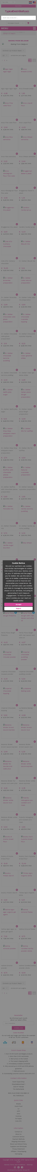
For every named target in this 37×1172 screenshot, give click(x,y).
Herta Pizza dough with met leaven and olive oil (27, 635)
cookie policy (18, 600)
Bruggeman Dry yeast (9, 227)
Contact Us (18, 1131)
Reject (18, 608)
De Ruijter (18, 1118)
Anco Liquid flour (25, 123)
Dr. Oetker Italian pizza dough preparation (25, 411)
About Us (18, 1134)
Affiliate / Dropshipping (18, 1151)
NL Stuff (30, 2)
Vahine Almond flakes (27, 929)
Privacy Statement (18, 1149)
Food (9, 32)
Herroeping (18, 1154)
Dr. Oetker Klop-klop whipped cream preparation (9, 450)
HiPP (18, 1111)
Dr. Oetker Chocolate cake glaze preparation (9, 336)
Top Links (5, 2)
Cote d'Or (18, 1121)
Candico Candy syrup (27, 227)
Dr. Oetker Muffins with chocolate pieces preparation (9, 489)
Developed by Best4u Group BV (18, 1170)
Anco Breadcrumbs (26, 89)
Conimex (18, 1116)
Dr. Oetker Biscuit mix (27, 261)
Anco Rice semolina (8, 156)
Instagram (15, 1167)
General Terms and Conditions (14, 1164)
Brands (18, 1104)
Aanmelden (18, 6)
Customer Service (18, 1136)
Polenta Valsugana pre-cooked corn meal (26, 819)
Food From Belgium (18, 32)
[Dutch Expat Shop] (17, 12)
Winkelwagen (28, 23)
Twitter (18, 1167)
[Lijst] (34, 60)
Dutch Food (18, 1106)
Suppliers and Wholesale (18, 1146)
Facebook (22, 1167)
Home (5, 32)
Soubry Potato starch (9, 893)
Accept (18, 604)
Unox (18, 1113)
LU (18, 1109)
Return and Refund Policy (18, 1144)
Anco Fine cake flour (9, 123)
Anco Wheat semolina (27, 156)
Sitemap (30, 1164)
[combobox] (18, 18)
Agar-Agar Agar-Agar (9, 89)
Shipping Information (18, 1141)
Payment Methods (18, 1139)
